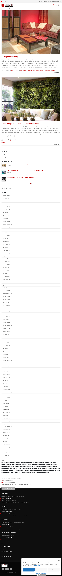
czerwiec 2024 (6, 270)
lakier (7, 468)
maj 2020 (5, 406)
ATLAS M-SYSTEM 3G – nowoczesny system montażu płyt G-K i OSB (25, 171)
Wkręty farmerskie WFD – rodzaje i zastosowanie (20, 177)
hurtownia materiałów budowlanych (24, 466)
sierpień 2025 (6, 230)
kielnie (56, 466)
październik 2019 (6, 426)
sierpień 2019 (6, 432)
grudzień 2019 (6, 421)
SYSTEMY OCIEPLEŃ (6, 472)
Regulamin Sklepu (6, 546)
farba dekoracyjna (26, 464)
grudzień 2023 (6, 288)
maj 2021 (5, 371)
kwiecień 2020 (6, 409)
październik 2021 (6, 360)
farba (19, 464)
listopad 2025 (6, 221)
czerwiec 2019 (6, 438)
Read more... (56, 72)
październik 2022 (6, 325)
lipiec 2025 (5, 233)
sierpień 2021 (6, 363)
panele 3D (32, 141)
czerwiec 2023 (6, 305)
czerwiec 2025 (6, 235)
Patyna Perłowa (14, 470)
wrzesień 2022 (6, 328)
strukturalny (56, 470)
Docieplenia (40, 462)
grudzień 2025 (6, 218)
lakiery (37, 70)
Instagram (5, 569)
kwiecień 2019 (6, 444)
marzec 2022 (5, 345)
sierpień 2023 (6, 299)
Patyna (7, 470)
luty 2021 (5, 380)
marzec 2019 (5, 447)
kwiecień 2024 (6, 276)
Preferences (54, 570)
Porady (4, 157)
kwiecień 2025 (6, 241)
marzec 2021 (5, 377)
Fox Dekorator (53, 464)
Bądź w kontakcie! (8, 488)
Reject (41, 570)
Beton (13, 462)
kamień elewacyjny (49, 466)
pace (3, 470)
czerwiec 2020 (6, 403)
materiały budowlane (44, 70)
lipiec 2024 (5, 267)
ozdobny (57, 468)
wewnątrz (38, 472)
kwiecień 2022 (6, 342)
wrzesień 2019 (6, 429)
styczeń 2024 (5, 285)
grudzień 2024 (6, 253)
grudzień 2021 (6, 354)
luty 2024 (5, 282)
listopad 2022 (6, 322)
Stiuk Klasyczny (39, 470)
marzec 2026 (5, 209)
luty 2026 (5, 212)
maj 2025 (5, 238)
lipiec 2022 (5, 334)
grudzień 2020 (6, 386)
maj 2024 (5, 273)
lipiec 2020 (5, 400)
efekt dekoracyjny (6, 464)
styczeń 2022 (5, 351)
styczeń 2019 (5, 452)
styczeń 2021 (5, 383)
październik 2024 (6, 259)
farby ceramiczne (32, 70)
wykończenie (46, 472)
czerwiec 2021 (6, 369)
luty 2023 (5, 314)
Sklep (3, 543)
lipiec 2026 (5, 198)
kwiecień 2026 (6, 206)
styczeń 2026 (5, 215)
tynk (13, 472)
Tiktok (11, 569)
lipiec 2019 (5, 435)
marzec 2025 (5, 244)
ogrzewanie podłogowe (47, 468)
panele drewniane (49, 141)
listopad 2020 (6, 389)
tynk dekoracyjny (26, 472)
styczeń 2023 (5, 316)
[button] (59, 560)
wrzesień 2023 (6, 296)
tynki (33, 472)
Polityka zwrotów (5, 549)
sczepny (32, 470)
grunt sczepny (10, 466)
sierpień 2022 (6, 331)
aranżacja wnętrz (6, 462)
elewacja (14, 464)
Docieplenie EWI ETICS (7, 556)
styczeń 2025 (5, 250)
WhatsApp (8, 569)
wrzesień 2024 (6, 261)
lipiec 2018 (5, 455)
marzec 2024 (5, 279)
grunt (3, 466)
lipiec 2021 (5, 366)
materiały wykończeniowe (24, 141)
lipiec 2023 (5, 302)
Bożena (12, 70)
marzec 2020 (5, 412)
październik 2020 (6, 392)
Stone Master (48, 470)
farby (26, 70)
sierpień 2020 (6, 397)
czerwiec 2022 (6, 337)
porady (27, 470)
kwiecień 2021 (6, 374)
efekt (54, 462)
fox (47, 464)
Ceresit (18, 462)
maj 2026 (5, 204)
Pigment (22, 470)
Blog (17, 70)
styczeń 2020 (5, 418)
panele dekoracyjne (39, 141)
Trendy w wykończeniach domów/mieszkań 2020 (20, 124)
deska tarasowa (32, 462)
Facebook (3, 569)
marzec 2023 (5, 311)
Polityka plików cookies (41, 573)
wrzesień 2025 (6, 227)
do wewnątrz (48, 462)
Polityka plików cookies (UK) (8, 551)
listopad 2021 (6, 357)
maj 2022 (5, 340)
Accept (29, 570)
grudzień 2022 (6, 319)
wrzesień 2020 (6, 395)
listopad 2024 (6, 256)
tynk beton (18, 472)
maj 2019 (5, 441)
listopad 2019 (6, 424)
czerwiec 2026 (6, 201)
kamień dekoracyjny (10, 141)
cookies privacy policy (35, 565)
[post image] (31, 32)
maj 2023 (5, 308)
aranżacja (22, 70)
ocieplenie (38, 468)
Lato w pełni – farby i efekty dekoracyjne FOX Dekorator (22, 164)
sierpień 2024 (6, 264)
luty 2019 (5, 450)
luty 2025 (5, 247)
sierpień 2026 (6, 195)
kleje (3, 468)
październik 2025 (6, 224)
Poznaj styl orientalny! (10, 57)
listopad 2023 (6, 290)
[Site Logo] (9, 5)
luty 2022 (5, 348)
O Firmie (3, 554)
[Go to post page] (4, 165)
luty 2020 (5, 415)
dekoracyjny (24, 462)
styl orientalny (52, 70)
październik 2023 (6, 293)
